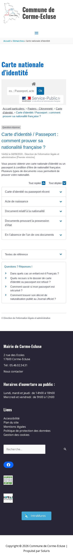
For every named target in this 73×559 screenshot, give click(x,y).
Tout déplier (56, 183)
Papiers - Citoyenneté (40, 108)
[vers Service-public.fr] (41, 99)
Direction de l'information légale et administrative (27, 318)
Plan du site (11, 422)
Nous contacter (13, 371)
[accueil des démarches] (33, 83)
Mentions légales (15, 427)
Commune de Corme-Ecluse (39, 13)
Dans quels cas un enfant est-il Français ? (34, 273)
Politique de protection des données (27, 431)
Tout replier (35, 183)
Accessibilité (11, 418)
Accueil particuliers (14, 108)
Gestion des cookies (16, 435)
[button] (33, 192)
